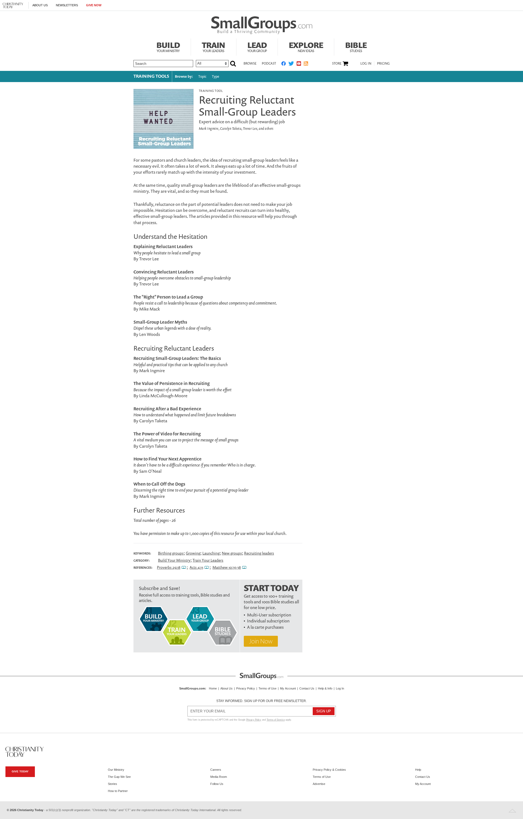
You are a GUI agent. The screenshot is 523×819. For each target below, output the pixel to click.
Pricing (383, 63)
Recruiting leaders (259, 553)
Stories (112, 783)
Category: (141, 560)
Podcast (269, 63)
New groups (232, 553)
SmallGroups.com (192, 688)
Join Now (260, 641)
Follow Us (216, 783)
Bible (356, 46)
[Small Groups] (261, 25)
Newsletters (67, 5)
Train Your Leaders (208, 560)
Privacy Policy (245, 688)
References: (143, 568)
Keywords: (142, 553)
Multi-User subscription (269, 615)
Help (418, 769)
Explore (306, 46)
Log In (365, 63)
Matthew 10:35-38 (226, 567)
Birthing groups (171, 553)
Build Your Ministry (174, 560)
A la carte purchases (265, 627)
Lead (257, 46)
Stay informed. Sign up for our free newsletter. (261, 701)
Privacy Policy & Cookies (329, 769)
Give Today (20, 771)
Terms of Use (267, 688)
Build (168, 46)
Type (215, 76)
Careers (215, 769)
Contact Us (306, 688)
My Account (288, 688)
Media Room (218, 776)
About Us (40, 5)
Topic (202, 76)
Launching (211, 553)
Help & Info (325, 688)
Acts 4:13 (196, 567)
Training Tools (151, 76)
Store (336, 63)
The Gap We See (119, 776)
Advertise (319, 783)
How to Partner (118, 791)
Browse (250, 63)
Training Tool (211, 91)
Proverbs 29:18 (168, 567)
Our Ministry (116, 769)
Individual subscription (268, 621)
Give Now (93, 5)
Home (213, 688)
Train (213, 46)
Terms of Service (276, 719)
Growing (193, 553)
